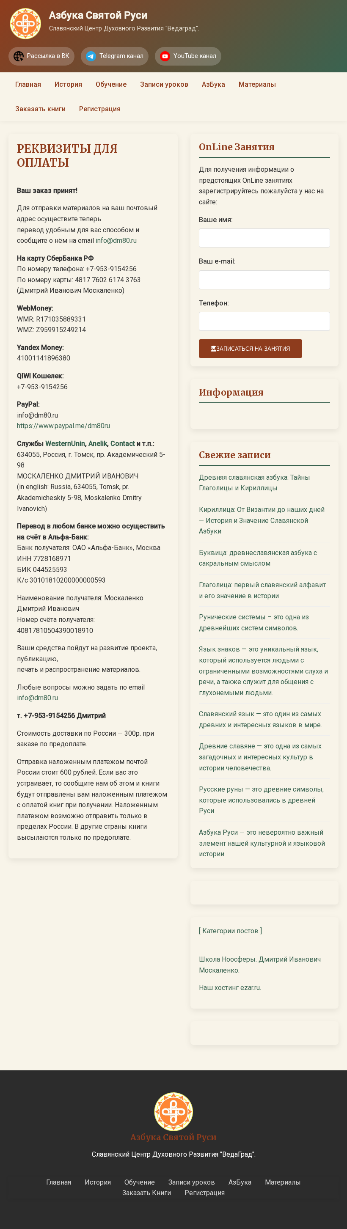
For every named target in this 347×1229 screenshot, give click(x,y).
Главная (28, 84)
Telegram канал (121, 56)
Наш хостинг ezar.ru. (230, 988)
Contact (122, 444)
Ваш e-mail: (217, 261)
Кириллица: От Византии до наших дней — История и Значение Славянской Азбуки (262, 520)
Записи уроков (164, 84)
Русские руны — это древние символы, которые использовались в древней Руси (261, 800)
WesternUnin (65, 444)
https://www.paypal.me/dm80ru (63, 426)
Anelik (97, 444)
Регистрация (100, 109)
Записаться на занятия (253, 349)
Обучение (111, 84)
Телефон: (214, 303)
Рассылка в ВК (48, 56)
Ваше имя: (216, 220)
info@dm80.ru (116, 240)
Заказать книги (40, 109)
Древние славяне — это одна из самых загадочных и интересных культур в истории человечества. (260, 757)
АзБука (213, 84)
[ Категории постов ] (230, 931)
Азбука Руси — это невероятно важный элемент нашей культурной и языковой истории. (262, 843)
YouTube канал (195, 56)
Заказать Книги (146, 1193)
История (68, 84)
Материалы (257, 84)
